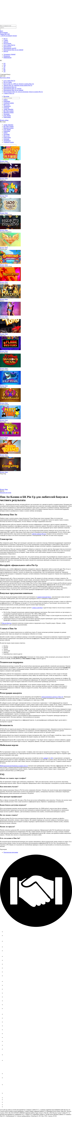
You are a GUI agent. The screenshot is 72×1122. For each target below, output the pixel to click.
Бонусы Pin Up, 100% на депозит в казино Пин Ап (19, 84)
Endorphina (7, 101)
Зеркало (6, 42)
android (45, 758)
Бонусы (6, 51)
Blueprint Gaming (9, 112)
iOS (52, 758)
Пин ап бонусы (6, 623)
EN (4, 63)
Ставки (6, 40)
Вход (1, 31)
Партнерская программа (11, 852)
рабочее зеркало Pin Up (39, 534)
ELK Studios (7, 115)
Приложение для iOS (10, 48)
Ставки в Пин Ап (9, 93)
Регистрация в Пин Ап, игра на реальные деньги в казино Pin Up (23, 91)
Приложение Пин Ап (10, 87)
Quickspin (6, 107)
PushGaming (7, 117)
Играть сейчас (4, 120)
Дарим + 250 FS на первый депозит (8, 34)
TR (4, 66)
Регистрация (4, 32)
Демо (6, 161)
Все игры (6, 96)
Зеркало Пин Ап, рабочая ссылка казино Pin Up (18, 85)
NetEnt (5, 99)
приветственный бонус (44, 597)
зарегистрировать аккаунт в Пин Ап (52, 697)
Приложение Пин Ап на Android (13, 50)
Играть (2, 161)
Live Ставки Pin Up (9, 45)
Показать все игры (5, 492)
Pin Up (5, 38)
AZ (4, 71)
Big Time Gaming (9, 111)
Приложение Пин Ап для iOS (12, 88)
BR (4, 70)
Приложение (7, 46)
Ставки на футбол (37, 607)
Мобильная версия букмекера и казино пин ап (14, 766)
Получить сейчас (5, 77)
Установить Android (9, 54)
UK (5, 65)
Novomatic (7, 114)
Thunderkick (7, 106)
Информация (7, 57)
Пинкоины (7, 56)
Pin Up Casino (8, 82)
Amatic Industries (8, 109)
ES (4, 68)
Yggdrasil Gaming (9, 103)
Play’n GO (7, 104)
